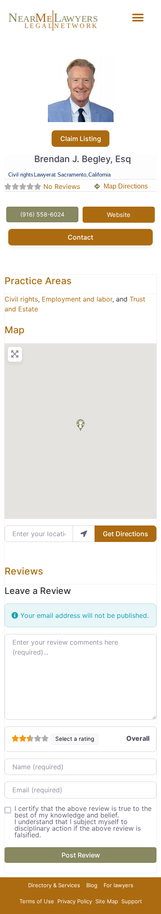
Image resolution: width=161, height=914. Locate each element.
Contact (80, 237)
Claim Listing (80, 138)
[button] (138, 17)
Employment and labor (77, 299)
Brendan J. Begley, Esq (82, 158)
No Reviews (61, 186)
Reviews (24, 571)
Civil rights (21, 299)
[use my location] (84, 533)
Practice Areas (38, 281)
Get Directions (125, 534)
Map (14, 330)
